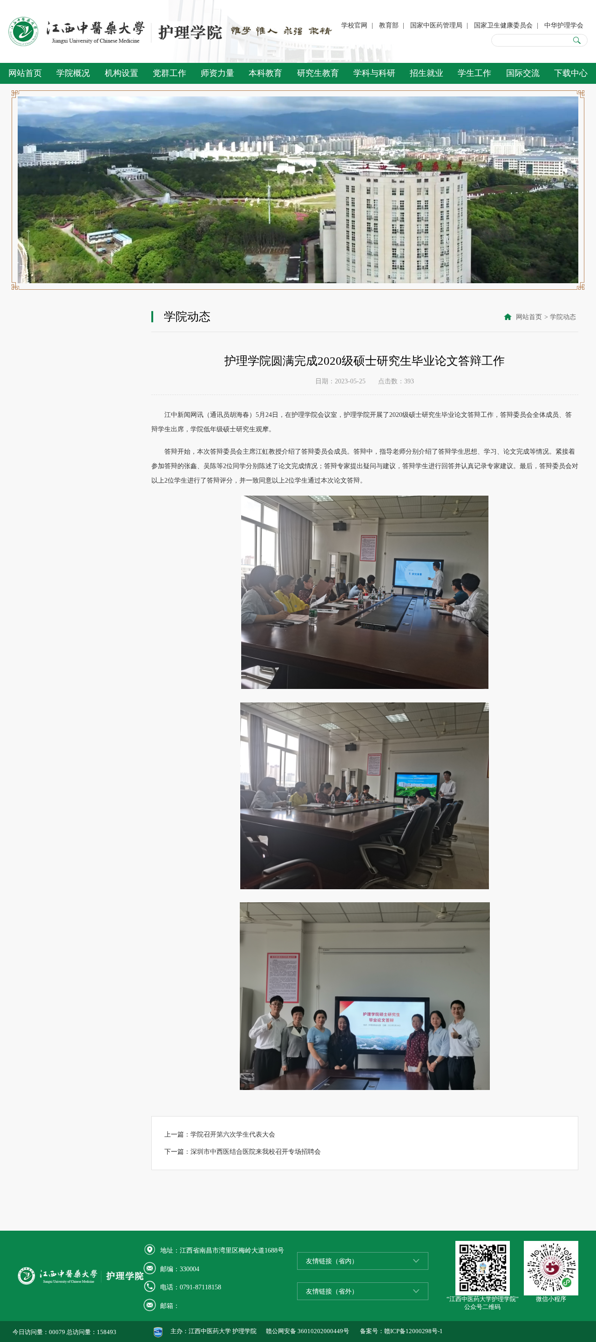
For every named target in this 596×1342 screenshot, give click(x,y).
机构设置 (121, 73)
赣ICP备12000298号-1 (413, 1331)
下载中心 (571, 73)
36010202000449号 (323, 1331)
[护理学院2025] (116, 32)
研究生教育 (318, 73)
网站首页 (25, 73)
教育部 (389, 25)
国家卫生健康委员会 (503, 25)
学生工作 (474, 73)
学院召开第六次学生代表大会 (232, 1134)
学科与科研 (374, 73)
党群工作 (169, 73)
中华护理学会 (563, 25)
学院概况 (73, 73)
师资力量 (217, 73)
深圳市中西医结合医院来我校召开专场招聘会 (255, 1151)
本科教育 (265, 73)
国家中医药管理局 (436, 25)
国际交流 (523, 73)
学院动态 (563, 316)
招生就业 (426, 73)
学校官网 (354, 25)
